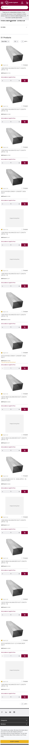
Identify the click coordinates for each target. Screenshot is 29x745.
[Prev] (20, 41)
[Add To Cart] (24, 80)
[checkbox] (22, 65)
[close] (27, 15)
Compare (25, 65)
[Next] (27, 41)
